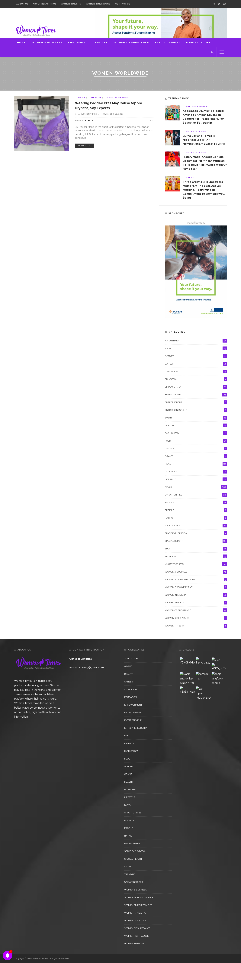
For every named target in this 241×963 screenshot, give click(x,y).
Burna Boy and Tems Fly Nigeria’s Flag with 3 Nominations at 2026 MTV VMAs (204, 139)
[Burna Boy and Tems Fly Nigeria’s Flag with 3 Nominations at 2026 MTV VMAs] (172, 137)
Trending (195, 556)
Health (96, 97)
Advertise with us (44, 4)
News (81, 97)
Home (21, 42)
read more (85, 146)
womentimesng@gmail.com (86, 667)
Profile (195, 510)
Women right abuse (195, 618)
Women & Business (47, 42)
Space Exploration (195, 533)
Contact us (122, 4)
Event (190, 177)
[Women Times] (35, 30)
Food (195, 441)
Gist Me (195, 448)
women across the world (195, 579)
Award (195, 348)
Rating (195, 518)
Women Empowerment (195, 587)
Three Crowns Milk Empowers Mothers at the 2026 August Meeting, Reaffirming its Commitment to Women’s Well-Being (204, 189)
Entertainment (197, 131)
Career (195, 363)
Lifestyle (100, 42)
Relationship (195, 525)
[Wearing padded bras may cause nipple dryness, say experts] (41, 123)
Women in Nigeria (195, 595)
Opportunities (198, 42)
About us (22, 4)
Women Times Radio (98, 4)
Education (195, 379)
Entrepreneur (195, 402)
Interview (195, 471)
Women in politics (195, 602)
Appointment (195, 340)
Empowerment (195, 387)
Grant (195, 456)
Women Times (89, 114)
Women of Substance (131, 42)
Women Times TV (71, 4)
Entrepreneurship (195, 410)
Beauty (195, 356)
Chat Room (77, 42)
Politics (195, 502)
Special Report (167, 42)
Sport (195, 548)
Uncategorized (195, 564)
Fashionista (195, 433)
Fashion (195, 425)
